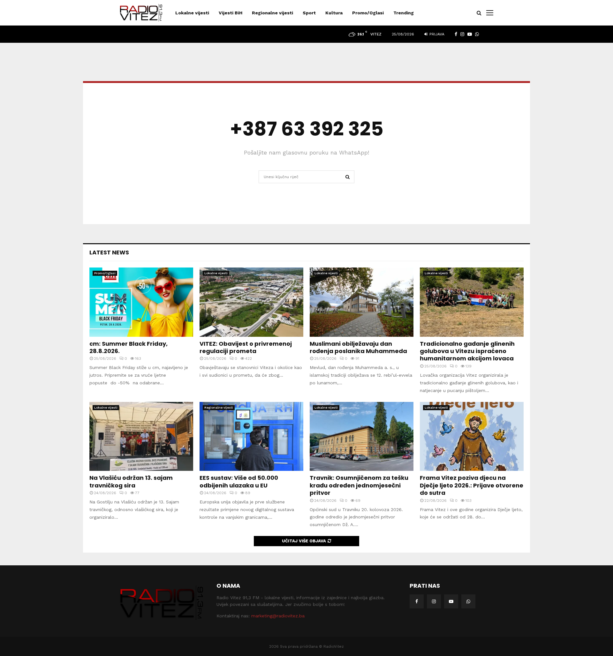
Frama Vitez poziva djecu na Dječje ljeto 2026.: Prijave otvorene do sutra (471, 485)
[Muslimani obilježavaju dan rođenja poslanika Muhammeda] (361, 302)
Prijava (436, 34)
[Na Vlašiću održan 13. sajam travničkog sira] (141, 436)
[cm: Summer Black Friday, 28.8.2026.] (141, 302)
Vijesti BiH (230, 12)
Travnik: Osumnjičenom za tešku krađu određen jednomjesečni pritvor (359, 485)
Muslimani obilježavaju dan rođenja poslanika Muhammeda (358, 347)
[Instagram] (434, 601)
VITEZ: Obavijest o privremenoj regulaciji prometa (246, 347)
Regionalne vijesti (272, 12)
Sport (309, 12)
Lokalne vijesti (192, 12)
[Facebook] (417, 601)
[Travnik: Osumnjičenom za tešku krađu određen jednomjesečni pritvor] (361, 436)
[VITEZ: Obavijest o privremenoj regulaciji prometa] (251, 302)
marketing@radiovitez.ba (278, 615)
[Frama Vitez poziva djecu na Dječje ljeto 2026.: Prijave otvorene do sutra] (472, 436)
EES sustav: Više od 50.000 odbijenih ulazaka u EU (239, 481)
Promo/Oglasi (368, 12)
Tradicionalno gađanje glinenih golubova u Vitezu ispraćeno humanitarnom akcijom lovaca (467, 351)
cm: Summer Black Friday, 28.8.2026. (128, 347)
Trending (403, 12)
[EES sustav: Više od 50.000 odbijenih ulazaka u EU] (251, 436)
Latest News (109, 252)
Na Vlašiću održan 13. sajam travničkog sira (131, 481)
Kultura (334, 12)
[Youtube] (451, 601)
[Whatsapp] (468, 601)
